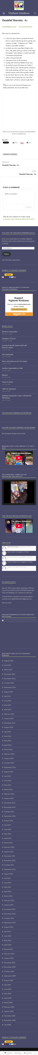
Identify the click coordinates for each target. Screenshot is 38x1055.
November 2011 (9, 860)
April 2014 (7, 745)
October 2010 (9, 918)
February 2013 (9, 794)
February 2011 (9, 900)
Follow (6, 254)
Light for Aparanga (9, 389)
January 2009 (9, 1011)
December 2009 (9, 963)
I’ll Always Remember (10, 332)
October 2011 (9, 865)
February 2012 (9, 847)
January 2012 (9, 852)
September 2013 (10, 767)
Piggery (5, 375)
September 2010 (10, 923)
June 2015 (7, 701)
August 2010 (8, 927)
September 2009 (10, 976)
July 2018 (7, 665)
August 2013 (8, 772)
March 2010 (8, 949)
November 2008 (9, 1020)
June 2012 (7, 829)
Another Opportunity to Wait (12, 368)
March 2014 (8, 749)
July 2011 (7, 878)
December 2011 (9, 856)
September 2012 (10, 816)
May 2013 (7, 785)
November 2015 (9, 679)
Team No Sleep (7, 382)
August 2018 (8, 661)
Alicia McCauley (26, 26)
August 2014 (8, 727)
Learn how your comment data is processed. (19, 219)
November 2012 (9, 807)
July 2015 (7, 696)
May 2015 (7, 705)
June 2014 (7, 736)
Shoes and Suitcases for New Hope (14, 361)
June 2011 (7, 883)
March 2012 (8, 843)
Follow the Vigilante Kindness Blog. (18, 233)
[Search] (33, 13)
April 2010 (7, 945)
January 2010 (9, 958)
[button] (14, 498)
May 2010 (7, 940)
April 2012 (7, 838)
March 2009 (8, 1003)
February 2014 (9, 754)
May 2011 (7, 887)
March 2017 (8, 670)
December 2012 (9, 803)
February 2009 (9, 1007)
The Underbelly (7, 354)
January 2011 (9, 905)
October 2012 (9, 812)
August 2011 (8, 874)
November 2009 (9, 967)
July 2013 (7, 776)
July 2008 (7, 1025)
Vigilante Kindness (18, 13)
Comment (29, 207)
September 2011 (10, 869)
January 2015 (9, 718)
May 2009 (7, 994)
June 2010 (7, 936)
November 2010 (9, 914)
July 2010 (7, 931)
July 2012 (7, 825)
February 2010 (9, 954)
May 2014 (7, 741)
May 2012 (7, 834)
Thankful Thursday (10, 154)
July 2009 (7, 985)
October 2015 (9, 683)
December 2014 (9, 723)
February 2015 (9, 714)
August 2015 (8, 692)
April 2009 (7, 998)
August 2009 (8, 980)
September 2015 (10, 687)
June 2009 (7, 989)
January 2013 (9, 798)
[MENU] (4, 13)
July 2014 (7, 732)
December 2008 (9, 1016)
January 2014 (9, 758)
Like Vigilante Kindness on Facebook (16, 413)
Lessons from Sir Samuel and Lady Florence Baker (14, 346)
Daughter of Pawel (8, 338)
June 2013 (7, 781)
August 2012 (8, 820)
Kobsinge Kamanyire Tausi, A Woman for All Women (17, 397)
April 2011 (7, 892)
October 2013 (9, 763)
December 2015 (9, 674)
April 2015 (7, 710)
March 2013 (8, 789)
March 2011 (8, 896)
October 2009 (9, 971)
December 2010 (9, 909)
